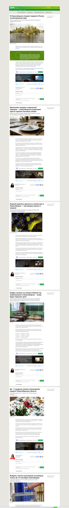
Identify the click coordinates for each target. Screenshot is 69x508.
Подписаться (40, 168)
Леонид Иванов (50, 17)
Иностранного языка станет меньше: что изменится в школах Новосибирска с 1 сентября (23, 359)
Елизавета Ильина (50, 108)
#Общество (11, 22)
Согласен (55, 507)
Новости (11, 9)
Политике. (52, 507)
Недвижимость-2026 (48, 12)
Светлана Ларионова (50, 390)
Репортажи (15, 9)
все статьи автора (18, 89)
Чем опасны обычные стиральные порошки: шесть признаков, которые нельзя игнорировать (23, 174)
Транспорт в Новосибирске (21, 12)
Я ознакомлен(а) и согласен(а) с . (22, 196)
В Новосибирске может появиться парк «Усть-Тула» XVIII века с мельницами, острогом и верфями (23, 78)
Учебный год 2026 (29, 12)
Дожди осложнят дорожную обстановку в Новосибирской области (22, 446)
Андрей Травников (27, 68)
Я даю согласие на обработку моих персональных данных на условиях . (25, 98)
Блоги (25, 9)
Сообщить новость (20, 84)
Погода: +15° (49, 7)
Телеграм (41, 84)
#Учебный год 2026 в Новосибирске (14, 301)
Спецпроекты (20, 9)
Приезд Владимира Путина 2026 (39, 12)
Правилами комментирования (26, 196)
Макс (37, 84)
